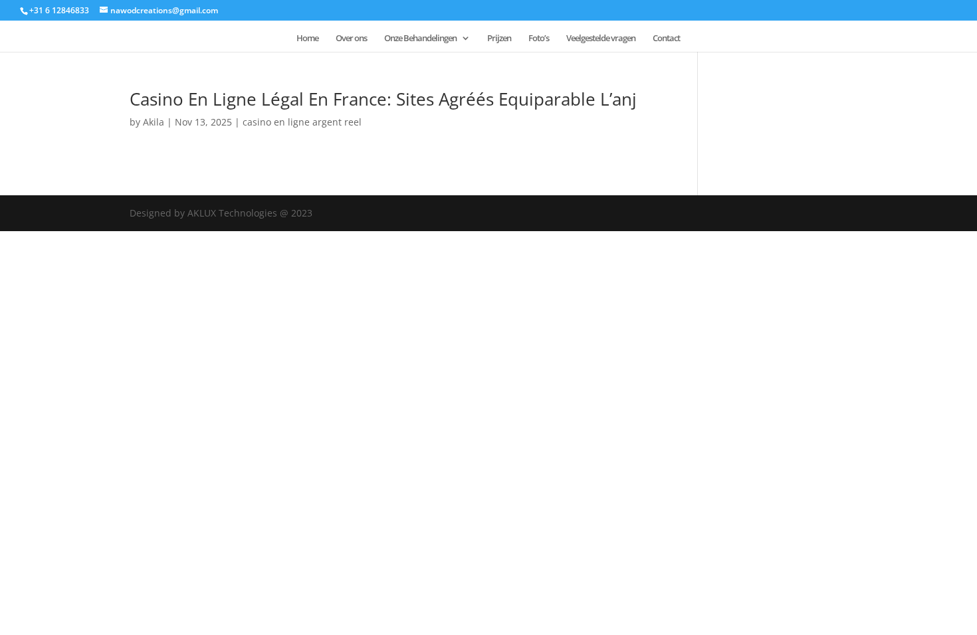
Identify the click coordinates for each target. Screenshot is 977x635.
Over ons (351, 38)
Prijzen (499, 38)
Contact (666, 38)
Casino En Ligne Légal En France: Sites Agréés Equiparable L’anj (383, 99)
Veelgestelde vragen (600, 38)
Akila (153, 122)
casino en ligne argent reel (302, 122)
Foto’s (538, 38)
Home (307, 38)
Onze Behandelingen (420, 38)
